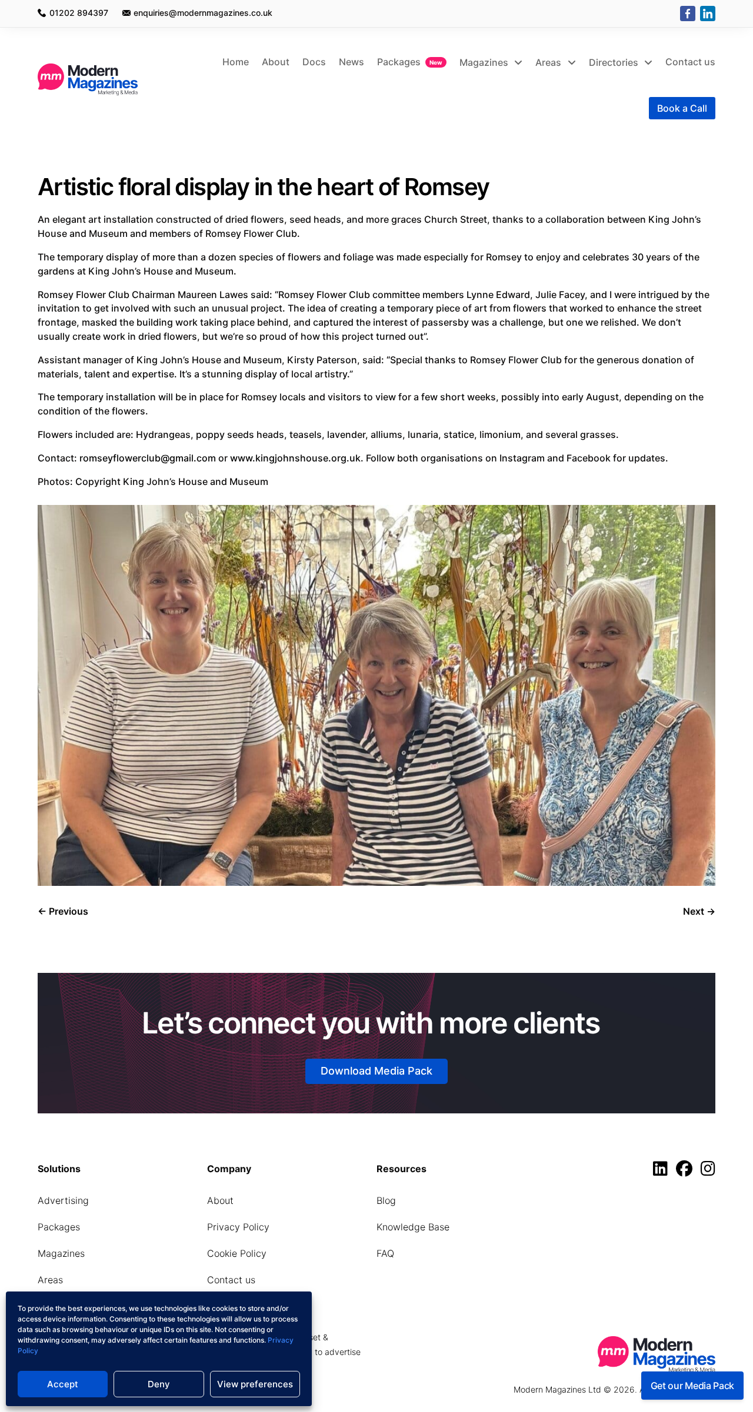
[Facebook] (687, 13)
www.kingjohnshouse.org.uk (295, 458)
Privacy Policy (238, 1227)
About (275, 62)
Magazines (485, 62)
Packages (399, 62)
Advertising (63, 1200)
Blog (386, 1200)
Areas (549, 62)
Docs (314, 62)
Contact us (690, 62)
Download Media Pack (376, 1071)
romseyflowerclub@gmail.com (147, 458)
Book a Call (682, 108)
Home (235, 62)
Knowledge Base (412, 1227)
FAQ (385, 1253)
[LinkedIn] (707, 13)
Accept (62, 1384)
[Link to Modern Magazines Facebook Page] (687, 1171)
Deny (159, 1384)
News (351, 62)
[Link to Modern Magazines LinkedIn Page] (663, 1171)
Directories (615, 62)
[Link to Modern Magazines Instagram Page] (708, 1171)
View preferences (255, 1384)
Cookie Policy (236, 1253)
